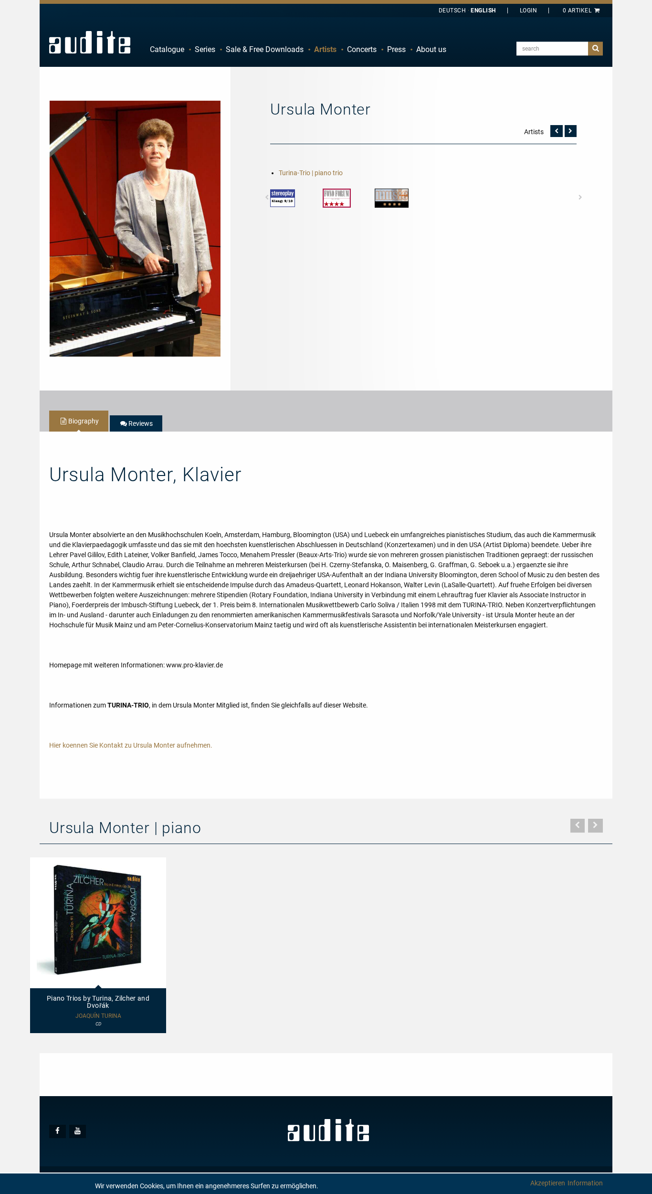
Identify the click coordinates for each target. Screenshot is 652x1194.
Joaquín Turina (98, 1016)
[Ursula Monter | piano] (135, 228)
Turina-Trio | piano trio (311, 173)
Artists (325, 49)
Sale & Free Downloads (265, 49)
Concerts (362, 49)
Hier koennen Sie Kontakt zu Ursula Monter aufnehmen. (130, 745)
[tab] (78, 421)
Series (205, 49)
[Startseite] (89, 42)
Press (396, 49)
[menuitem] (167, 50)
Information (585, 1183)
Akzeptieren (547, 1183)
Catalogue (167, 49)
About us (431, 49)
